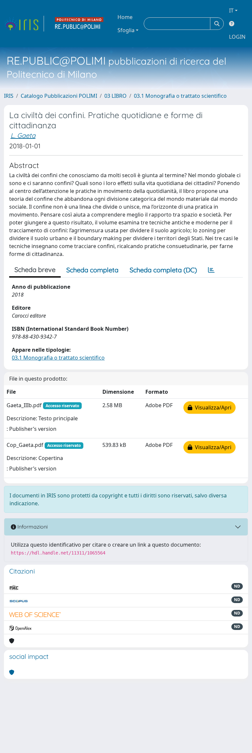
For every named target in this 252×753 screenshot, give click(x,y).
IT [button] (231, 10)
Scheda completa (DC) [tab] (163, 270)
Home (125, 17)
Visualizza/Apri (211, 407)
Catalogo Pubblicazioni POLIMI (59, 95)
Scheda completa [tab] (92, 270)
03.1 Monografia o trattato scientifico (180, 95)
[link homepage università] (79, 23)
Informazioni (32, 526)
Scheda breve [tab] (34, 269)
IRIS (8, 95)
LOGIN (237, 36)
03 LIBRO (115, 95)
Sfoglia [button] (126, 30)
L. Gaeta (22, 135)
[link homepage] (24, 23)
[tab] (211, 270)
